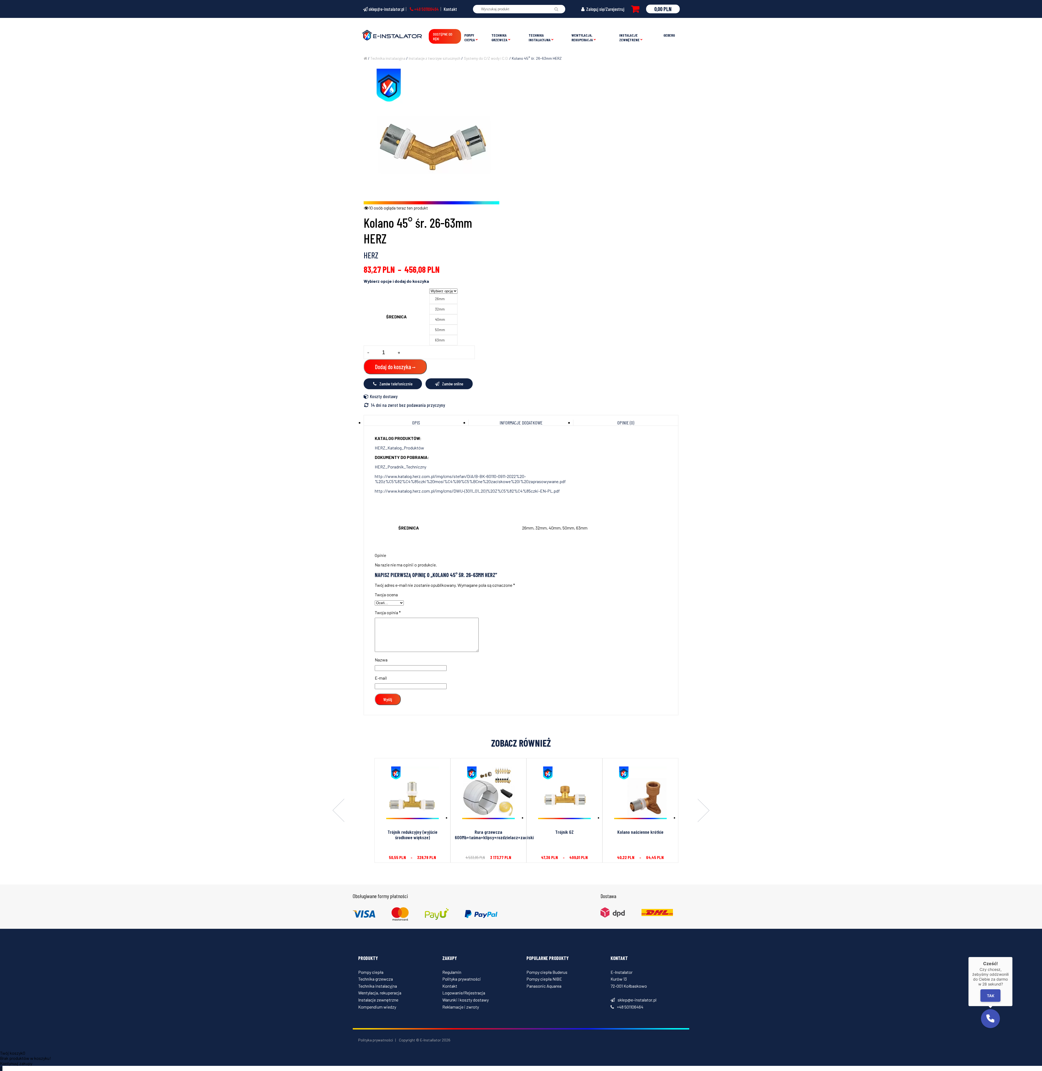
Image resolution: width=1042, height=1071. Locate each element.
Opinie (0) (625, 423)
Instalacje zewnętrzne (629, 37)
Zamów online (452, 383)
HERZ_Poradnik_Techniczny (400, 466)
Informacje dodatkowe (521, 423)
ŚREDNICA (396, 316)
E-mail (381, 677)
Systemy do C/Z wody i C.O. (486, 58)
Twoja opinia (388, 612)
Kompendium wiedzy (377, 1006)
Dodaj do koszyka (393, 366)
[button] (990, 1018)
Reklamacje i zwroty (460, 1006)
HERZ (371, 255)
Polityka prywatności (461, 978)
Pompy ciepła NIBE (544, 978)
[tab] (416, 423)
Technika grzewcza (499, 37)
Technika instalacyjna (540, 37)
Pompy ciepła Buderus (546, 972)
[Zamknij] (1012, 957)
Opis (416, 423)
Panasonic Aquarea (543, 985)
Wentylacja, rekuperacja (582, 37)
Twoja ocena (386, 594)
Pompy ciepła (469, 37)
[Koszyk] (635, 9)
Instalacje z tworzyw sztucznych (434, 58)
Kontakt (450, 9)
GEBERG (669, 35)
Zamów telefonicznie (395, 383)
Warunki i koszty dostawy (465, 999)
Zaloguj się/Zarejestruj (604, 9)
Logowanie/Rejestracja (463, 992)
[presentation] (338, 810)
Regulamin (451, 972)
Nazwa (381, 659)
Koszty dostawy (384, 396)
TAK (990, 995)
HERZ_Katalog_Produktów (399, 447)
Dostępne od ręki (442, 36)
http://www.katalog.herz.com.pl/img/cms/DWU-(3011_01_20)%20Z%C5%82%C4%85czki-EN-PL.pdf (467, 490)
